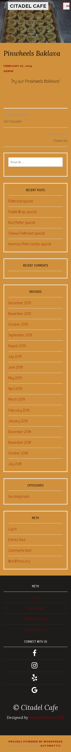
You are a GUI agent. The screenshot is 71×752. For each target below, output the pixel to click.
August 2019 (17, 346)
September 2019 (20, 335)
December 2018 (19, 431)
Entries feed (16, 539)
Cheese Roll (58, 138)
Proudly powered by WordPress (35, 741)
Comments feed (19, 550)
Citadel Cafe (28, 6)
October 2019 (18, 324)
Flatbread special (20, 201)
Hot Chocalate (17, 119)
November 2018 (19, 442)
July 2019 (14, 356)
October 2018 (18, 453)
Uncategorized (18, 496)
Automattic (50, 745)
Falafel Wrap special (22, 212)
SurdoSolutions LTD (46, 717)
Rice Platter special (21, 222)
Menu (68, 6)
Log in (12, 529)
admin (8, 71)
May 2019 (15, 378)
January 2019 (18, 421)
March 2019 (16, 399)
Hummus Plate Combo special (29, 244)
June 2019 (15, 367)
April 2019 (15, 388)
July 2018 (14, 464)
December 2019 (19, 303)
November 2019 (19, 313)
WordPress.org (19, 561)
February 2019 (18, 410)
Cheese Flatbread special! (26, 233)
